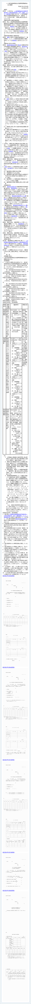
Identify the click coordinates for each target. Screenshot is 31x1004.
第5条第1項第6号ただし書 (19, 196)
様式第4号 (14, 216)
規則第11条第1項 (11, 186)
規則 (15, 69)
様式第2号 (15, 162)
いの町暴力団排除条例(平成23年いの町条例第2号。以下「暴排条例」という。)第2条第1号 (16, 516)
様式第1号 (24, 46)
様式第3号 (14, 188)
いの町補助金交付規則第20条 (16, 12)
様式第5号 (21, 223)
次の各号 (9, 168)
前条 (8, 37)
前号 (8, 99)
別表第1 (12, 26)
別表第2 (22, 31)
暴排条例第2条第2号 (21, 518)
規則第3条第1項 (11, 45)
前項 (6, 51)
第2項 (19, 45)
